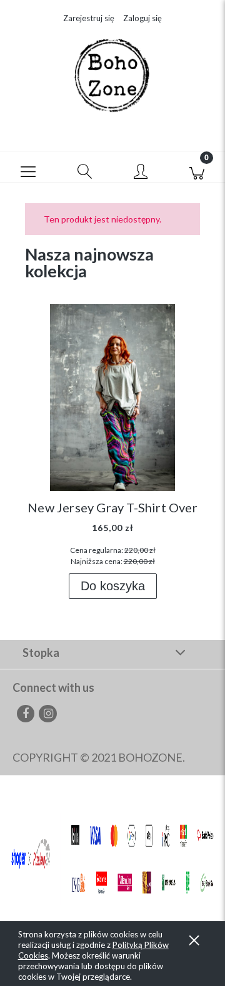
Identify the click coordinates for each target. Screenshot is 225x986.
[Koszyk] (197, 167)
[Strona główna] (112, 76)
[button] (28, 167)
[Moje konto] (140, 169)
